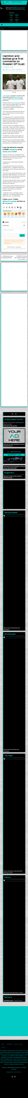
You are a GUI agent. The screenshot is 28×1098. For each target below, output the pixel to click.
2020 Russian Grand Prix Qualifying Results (7, 256)
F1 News (4, 27)
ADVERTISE (9, 1043)
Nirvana (13, 1071)
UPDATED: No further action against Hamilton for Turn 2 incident (20, 257)
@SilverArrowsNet (10, 200)
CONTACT (3, 3)
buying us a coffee (9, 151)
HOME (2, 1)
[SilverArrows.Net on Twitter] (12, 413)
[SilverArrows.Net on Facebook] (16, 413)
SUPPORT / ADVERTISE (16, 1)
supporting (13, 149)
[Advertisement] (14, 40)
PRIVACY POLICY (19, 1043)
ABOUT (7, 1)
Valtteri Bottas (15, 98)
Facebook (8, 202)
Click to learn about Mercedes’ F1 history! (13, 991)
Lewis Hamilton (6, 95)
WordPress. (19, 1071)
